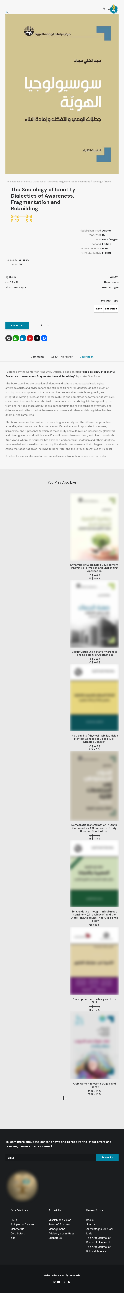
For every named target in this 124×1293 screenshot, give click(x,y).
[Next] (63, 1098)
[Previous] (66, 1098)
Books (90, 1220)
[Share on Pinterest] (30, 338)
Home (108, 181)
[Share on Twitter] (37, 338)
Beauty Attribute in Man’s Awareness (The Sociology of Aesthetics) (94, 653)
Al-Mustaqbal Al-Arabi (99, 1229)
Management (57, 1229)
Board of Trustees (59, 1224)
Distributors (18, 1233)
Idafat (89, 1233)
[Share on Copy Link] (8, 338)
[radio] (110, 308)
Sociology (98, 181)
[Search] (108, 9)
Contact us (17, 1229)
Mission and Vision (60, 1220)
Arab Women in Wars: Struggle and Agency (94, 1085)
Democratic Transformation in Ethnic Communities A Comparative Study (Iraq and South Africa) (94, 828)
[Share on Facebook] (44, 338)
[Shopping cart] (102, 9)
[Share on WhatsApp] (16, 338)
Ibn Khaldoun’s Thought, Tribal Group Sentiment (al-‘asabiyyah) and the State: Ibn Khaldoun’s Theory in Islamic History (94, 916)
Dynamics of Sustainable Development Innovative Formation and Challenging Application (94, 568)
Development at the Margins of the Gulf (94, 1001)
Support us (55, 1237)
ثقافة (14, 264)
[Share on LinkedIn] (23, 338)
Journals (91, 1224)
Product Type (109, 300)
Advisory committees (61, 1233)
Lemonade (74, 1275)
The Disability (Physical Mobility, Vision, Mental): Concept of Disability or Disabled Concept (94, 738)
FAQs (14, 1220)
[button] (117, 9)
